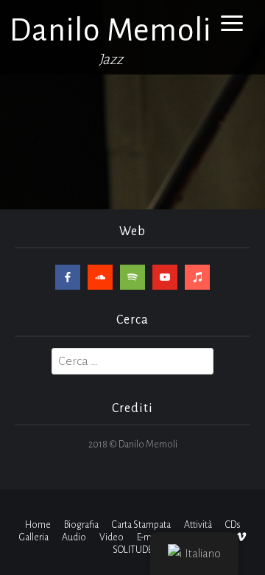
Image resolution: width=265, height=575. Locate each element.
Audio (74, 537)
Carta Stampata (141, 525)
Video (111, 537)
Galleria (34, 537)
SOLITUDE (132, 550)
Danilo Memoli (110, 30)
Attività (198, 525)
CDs (233, 525)
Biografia (81, 525)
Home (38, 525)
